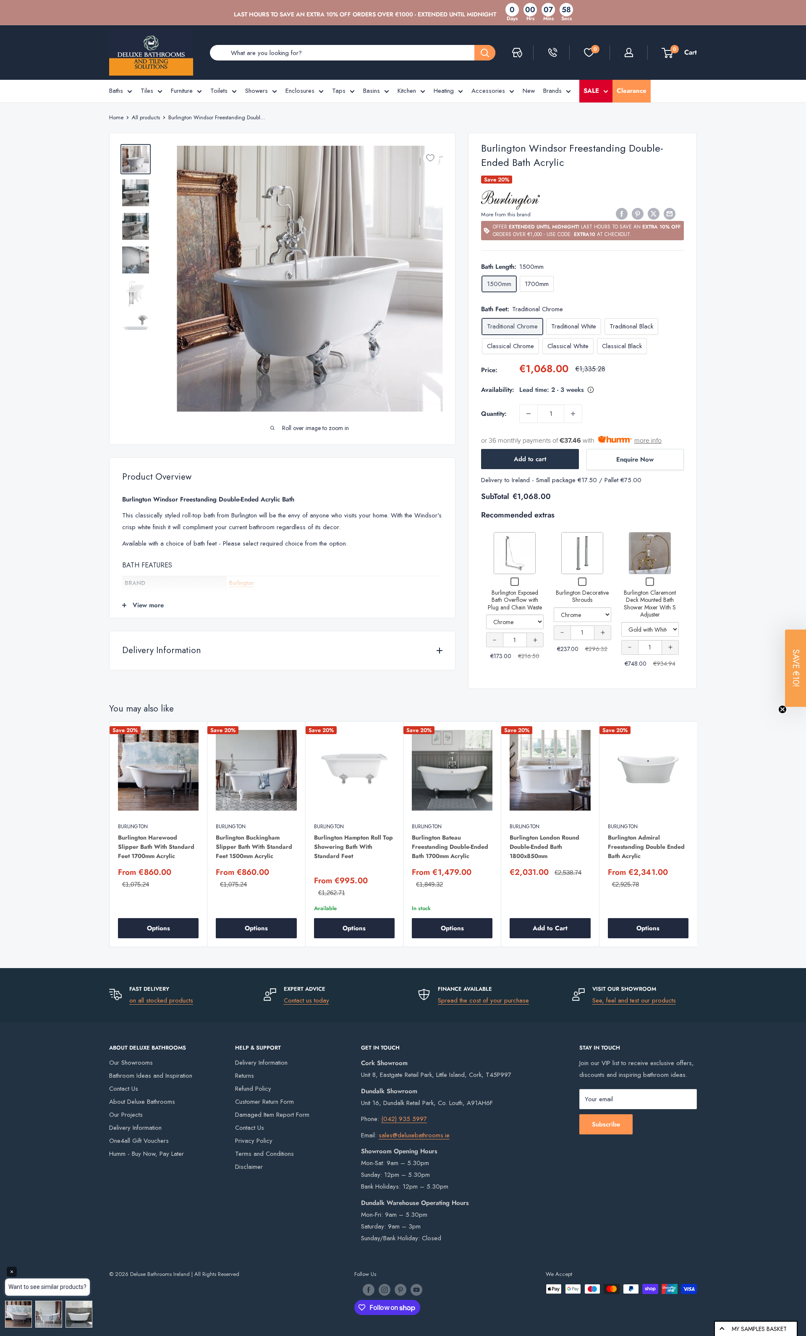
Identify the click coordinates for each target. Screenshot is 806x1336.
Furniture (182, 90)
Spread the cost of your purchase (483, 1000)
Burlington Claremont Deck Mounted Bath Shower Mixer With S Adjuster (650, 603)
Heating (444, 90)
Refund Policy (253, 1088)
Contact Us (123, 1088)
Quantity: (494, 413)
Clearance (631, 90)
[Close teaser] (782, 709)
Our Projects (126, 1114)
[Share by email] (669, 213)
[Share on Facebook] (622, 213)
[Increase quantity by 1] (573, 414)
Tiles (147, 90)
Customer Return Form (264, 1101)
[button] (795, 668)
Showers (256, 90)
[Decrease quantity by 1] (528, 414)
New (529, 90)
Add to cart (530, 459)
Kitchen (407, 90)
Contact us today (306, 1000)
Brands (552, 90)
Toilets (219, 90)
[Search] (484, 52)
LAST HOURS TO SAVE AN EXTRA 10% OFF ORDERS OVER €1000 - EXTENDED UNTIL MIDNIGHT (365, 14)
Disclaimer (249, 1166)
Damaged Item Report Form (272, 1114)
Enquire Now (635, 459)
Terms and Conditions (264, 1153)
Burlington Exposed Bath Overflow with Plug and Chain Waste (515, 600)
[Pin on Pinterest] (638, 213)
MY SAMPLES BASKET (759, 1329)
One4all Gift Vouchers (139, 1140)
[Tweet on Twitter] (653, 213)
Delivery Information (135, 1127)
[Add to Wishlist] (430, 158)
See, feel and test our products (634, 1000)
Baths (116, 90)
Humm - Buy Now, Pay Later (146, 1153)
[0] (589, 52)
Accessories (488, 90)
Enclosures (299, 90)
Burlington (241, 583)
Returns (244, 1075)
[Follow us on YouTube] (416, 1290)
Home (116, 117)
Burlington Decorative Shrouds (582, 596)
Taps (338, 90)
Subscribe (606, 1124)
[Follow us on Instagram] (384, 1290)
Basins (371, 90)
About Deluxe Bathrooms (142, 1101)
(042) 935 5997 (404, 1118)
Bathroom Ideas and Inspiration (150, 1075)
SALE (591, 90)
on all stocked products (161, 1000)
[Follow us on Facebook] (368, 1290)
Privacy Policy (253, 1140)
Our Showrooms (131, 1062)
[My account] (629, 52)
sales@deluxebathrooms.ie (414, 1135)
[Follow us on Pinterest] (400, 1290)
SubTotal (495, 496)
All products (146, 117)
